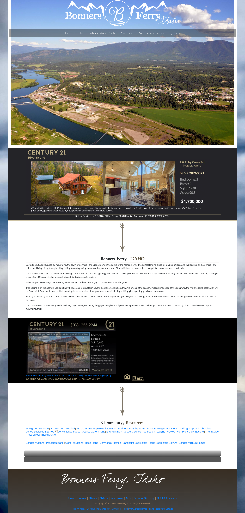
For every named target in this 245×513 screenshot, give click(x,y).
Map (140, 33)
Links (177, 33)
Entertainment (114, 432)
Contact (80, 33)
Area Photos (109, 33)
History (93, 33)
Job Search (149, 432)
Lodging (161, 432)
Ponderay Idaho (55, 443)
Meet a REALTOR (68, 376)
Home (68, 33)
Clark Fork (116, 509)
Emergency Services (37, 429)
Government (93, 509)
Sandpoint (105, 509)
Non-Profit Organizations (190, 432)
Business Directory (159, 33)
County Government (93, 432)
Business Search (127, 429)
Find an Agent (78, 509)
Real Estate (127, 33)
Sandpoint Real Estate (135, 443)
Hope (125, 509)
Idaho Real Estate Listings (163, 443)
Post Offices (33, 435)
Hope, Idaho (91, 443)
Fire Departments (85, 429)
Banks (142, 429)
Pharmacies (212, 432)
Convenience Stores (69, 432)
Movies (171, 432)
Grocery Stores (132, 432)
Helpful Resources (167, 498)
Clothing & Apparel (189, 429)
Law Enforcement (106, 429)
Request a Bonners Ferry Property (95, 376)
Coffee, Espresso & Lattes (40, 432)
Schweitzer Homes (110, 443)
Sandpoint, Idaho (35, 443)
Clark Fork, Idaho (74, 443)
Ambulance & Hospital (62, 429)
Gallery (104, 498)
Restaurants (49, 435)
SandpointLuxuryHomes (192, 443)
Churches (206, 429)
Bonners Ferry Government (162, 429)
